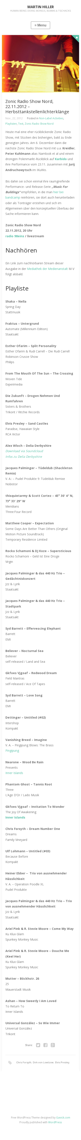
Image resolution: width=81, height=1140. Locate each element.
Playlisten (11, 123)
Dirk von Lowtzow (43, 1062)
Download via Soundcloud (24, 451)
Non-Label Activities (51, 118)
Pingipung (12, 750)
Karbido (61, 159)
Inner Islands (14, 773)
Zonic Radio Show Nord (39, 123)
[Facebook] (45, 1045)
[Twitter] (38, 1045)
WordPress (55, 1122)
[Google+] (53, 1045)
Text (20, 123)
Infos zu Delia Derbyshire (23, 456)
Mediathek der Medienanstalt (48, 269)
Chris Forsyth (23, 1062)
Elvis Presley (62, 1062)
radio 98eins (14, 236)
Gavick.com (63, 1117)
